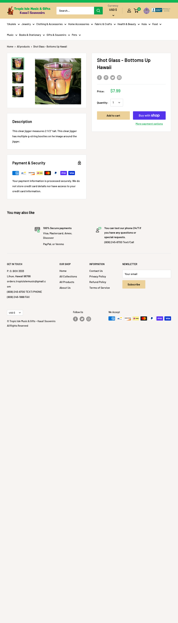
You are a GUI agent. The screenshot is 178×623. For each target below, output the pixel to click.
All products (23, 46)
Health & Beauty (127, 24)
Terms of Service (99, 287)
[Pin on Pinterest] (106, 77)
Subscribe (134, 284)
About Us (65, 287)
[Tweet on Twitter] (112, 77)
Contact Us (96, 270)
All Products (66, 281)
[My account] (129, 11)
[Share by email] (119, 77)
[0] (136, 11)
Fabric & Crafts (103, 24)
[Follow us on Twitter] (82, 318)
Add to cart (113, 115)
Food (155, 24)
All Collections (68, 276)
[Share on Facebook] (99, 77)
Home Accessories (78, 24)
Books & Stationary (30, 34)
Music (10, 34)
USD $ (12, 312)
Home (10, 46)
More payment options (149, 123)
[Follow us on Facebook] (75, 318)
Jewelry (26, 24)
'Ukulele (11, 24)
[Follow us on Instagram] (88, 318)
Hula (144, 24)
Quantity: (102, 102)
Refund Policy (97, 281)
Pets (74, 34)
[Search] (98, 10)
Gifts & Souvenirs (56, 34)
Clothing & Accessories (49, 24)
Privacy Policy (97, 276)
